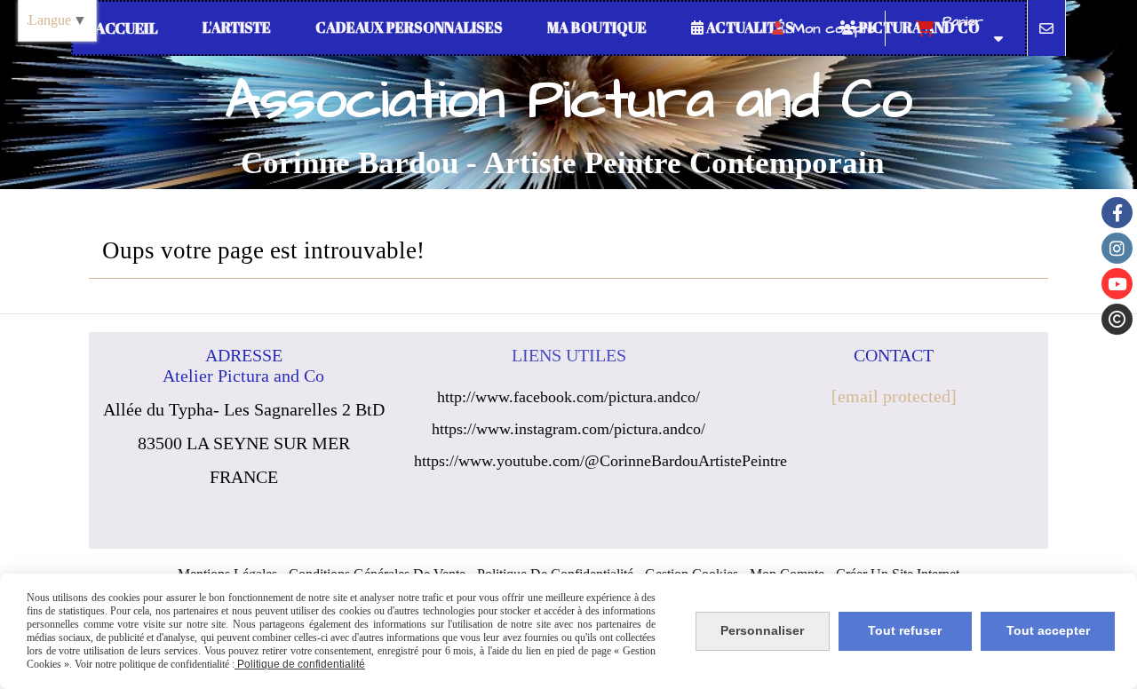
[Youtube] (1117, 283)
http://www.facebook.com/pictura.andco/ (568, 397)
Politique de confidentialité (300, 664)
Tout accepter (1048, 630)
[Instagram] (1117, 248)
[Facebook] (1117, 212)
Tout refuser (905, 630)
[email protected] (894, 396)
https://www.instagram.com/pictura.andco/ (568, 429)
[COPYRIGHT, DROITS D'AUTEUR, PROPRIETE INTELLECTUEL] (1117, 319)
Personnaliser (762, 630)
